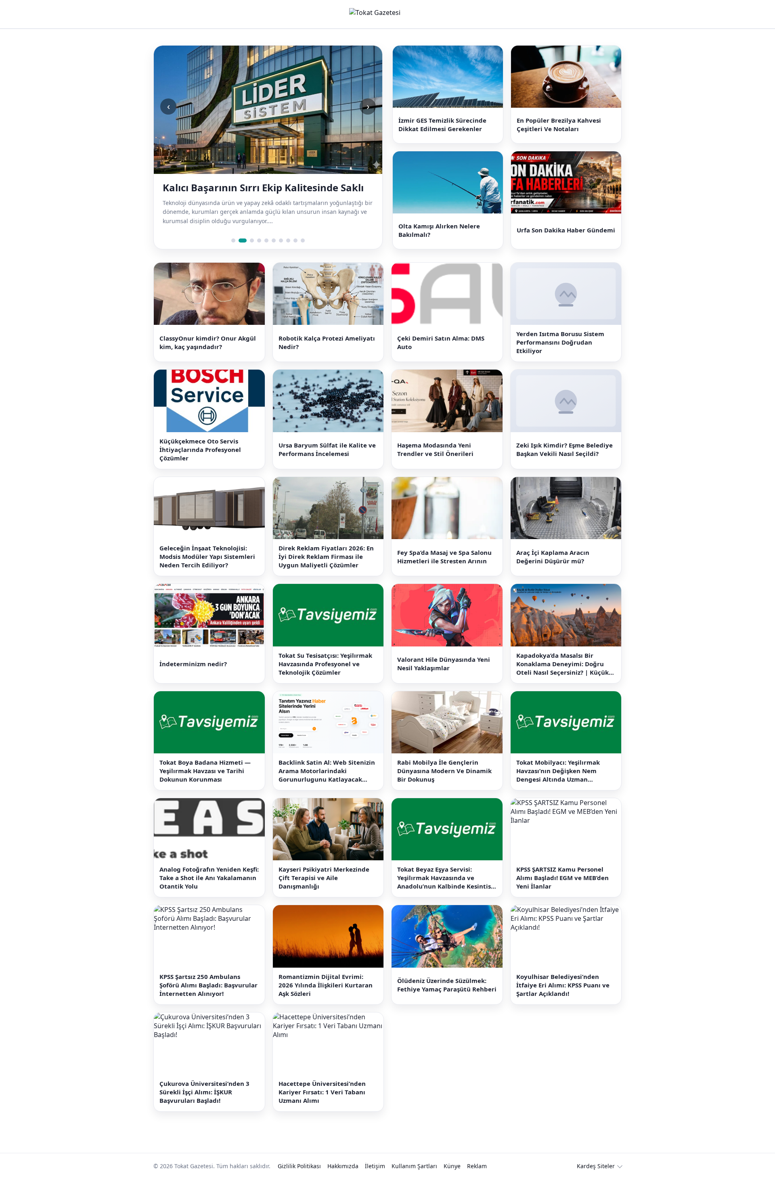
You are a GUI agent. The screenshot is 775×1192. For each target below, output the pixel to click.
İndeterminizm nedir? (193, 677)
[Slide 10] (303, 253)
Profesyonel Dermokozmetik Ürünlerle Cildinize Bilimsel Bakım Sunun (256, 194)
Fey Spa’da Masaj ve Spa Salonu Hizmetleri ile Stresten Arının (444, 569)
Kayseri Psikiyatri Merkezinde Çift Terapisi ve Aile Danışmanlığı (324, 890)
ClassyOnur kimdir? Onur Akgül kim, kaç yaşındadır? (207, 355)
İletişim (375, 1179)
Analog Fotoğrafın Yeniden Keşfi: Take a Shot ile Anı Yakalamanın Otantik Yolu (209, 890)
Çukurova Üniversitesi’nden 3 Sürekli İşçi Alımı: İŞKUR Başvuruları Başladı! (204, 1105)
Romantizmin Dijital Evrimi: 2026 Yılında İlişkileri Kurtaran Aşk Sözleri (326, 997)
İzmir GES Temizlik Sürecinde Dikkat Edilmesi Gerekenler (442, 127)
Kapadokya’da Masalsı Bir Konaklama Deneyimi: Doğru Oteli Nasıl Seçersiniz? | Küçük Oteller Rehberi (562, 677)
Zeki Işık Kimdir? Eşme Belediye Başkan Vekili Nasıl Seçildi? (564, 462)
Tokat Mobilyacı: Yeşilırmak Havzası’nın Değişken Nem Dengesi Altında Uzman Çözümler (558, 784)
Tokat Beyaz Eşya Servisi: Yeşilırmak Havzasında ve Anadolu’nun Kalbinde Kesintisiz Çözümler (446, 891)
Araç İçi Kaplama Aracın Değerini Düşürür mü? (552, 569)
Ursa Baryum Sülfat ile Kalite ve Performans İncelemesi (327, 462)
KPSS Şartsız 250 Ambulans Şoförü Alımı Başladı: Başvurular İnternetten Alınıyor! (208, 997)
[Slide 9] (295, 253)
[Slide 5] (266, 253)
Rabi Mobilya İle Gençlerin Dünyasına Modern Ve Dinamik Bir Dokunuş (444, 783)
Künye (452, 1179)
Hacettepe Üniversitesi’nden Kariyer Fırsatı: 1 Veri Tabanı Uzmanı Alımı (322, 1105)
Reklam (477, 1179)
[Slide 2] (241, 253)
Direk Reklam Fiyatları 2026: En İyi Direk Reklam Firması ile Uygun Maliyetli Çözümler (326, 569)
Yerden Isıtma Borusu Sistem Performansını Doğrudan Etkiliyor (560, 355)
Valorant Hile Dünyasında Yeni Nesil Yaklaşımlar (443, 676)
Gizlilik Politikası (299, 1179)
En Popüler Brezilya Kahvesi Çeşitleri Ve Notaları (559, 127)
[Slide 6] (274, 253)
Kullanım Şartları (414, 1179)
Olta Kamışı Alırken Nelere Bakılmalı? (439, 240)
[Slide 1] (233, 253)
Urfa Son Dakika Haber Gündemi (566, 240)
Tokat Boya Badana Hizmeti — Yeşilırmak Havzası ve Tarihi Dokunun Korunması (205, 783)
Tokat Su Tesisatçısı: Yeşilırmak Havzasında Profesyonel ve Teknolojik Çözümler (325, 676)
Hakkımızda (342, 1179)
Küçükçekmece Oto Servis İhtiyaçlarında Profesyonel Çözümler (200, 462)
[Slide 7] (281, 253)
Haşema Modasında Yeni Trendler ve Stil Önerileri (435, 462)
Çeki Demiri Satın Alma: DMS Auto (440, 355)
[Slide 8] (288, 253)
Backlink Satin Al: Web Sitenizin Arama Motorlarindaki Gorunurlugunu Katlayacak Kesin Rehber (327, 784)
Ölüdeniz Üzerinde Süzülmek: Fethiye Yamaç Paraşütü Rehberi (446, 998)
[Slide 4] (259, 253)
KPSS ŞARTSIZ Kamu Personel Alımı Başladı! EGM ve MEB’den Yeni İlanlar (562, 890)
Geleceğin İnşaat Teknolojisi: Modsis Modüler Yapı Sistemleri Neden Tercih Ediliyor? (207, 569)
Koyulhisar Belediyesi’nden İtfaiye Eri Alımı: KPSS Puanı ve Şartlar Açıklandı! (563, 997)
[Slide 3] (250, 253)
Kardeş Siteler (596, 1179)
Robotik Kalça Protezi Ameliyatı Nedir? (327, 355)
